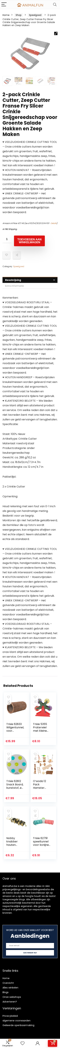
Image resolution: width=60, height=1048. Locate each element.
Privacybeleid (10, 1016)
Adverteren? (9, 1001)
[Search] (55, 4)
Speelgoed (35, 15)
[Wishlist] (22, 1043)
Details (54, 223)
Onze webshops (11, 997)
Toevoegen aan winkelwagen (29, 241)
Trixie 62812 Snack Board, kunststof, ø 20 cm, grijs (14, 786)
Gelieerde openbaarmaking (18, 1025)
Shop (19, 15)
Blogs (5, 992)
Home (6, 15)
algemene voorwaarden (16, 1020)
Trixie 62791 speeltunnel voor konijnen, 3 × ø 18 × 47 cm (42, 844)
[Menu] (4, 4)
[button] (56, 33)
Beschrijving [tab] (13, 280)
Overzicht (8, 983)
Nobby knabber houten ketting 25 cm (13, 844)
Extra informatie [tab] (14, 286)
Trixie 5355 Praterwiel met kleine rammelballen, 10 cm (41, 730)
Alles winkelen (10, 987)
